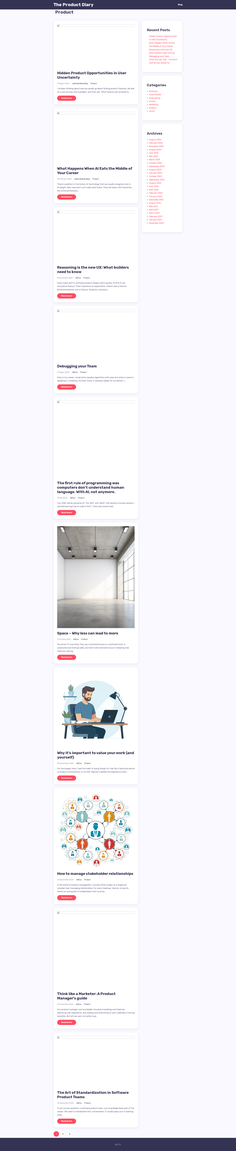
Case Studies (155, 94)
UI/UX (152, 111)
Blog (180, 4)
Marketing (153, 104)
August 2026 (155, 139)
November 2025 (156, 146)
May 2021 (153, 206)
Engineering (154, 98)
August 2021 (155, 203)
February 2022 (156, 193)
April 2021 (153, 210)
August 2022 (155, 183)
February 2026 (156, 143)
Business (153, 91)
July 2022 (154, 186)
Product (93, 83)
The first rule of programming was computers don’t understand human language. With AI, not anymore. (90, 487)
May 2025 (153, 156)
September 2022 (157, 180)
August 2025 (155, 149)
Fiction (152, 101)
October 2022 (155, 176)
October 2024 (155, 163)
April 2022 (154, 189)
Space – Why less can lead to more (87, 633)
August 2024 (155, 169)
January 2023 (155, 173)
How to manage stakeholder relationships (95, 873)
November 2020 (156, 223)
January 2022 (155, 196)
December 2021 (156, 200)
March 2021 (154, 213)
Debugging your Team (77, 366)
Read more (66, 98)
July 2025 (153, 153)
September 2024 (157, 166)
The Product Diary (73, 4)
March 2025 (154, 159)
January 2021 (155, 220)
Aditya (78, 278)
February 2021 (155, 216)
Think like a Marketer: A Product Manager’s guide (86, 996)
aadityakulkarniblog (80, 83)
